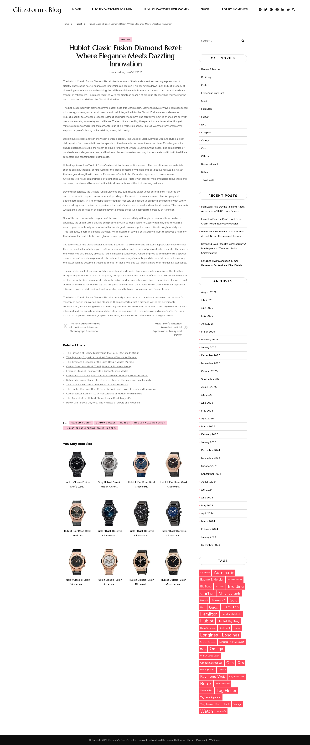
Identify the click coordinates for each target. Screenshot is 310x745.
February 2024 (209, 529)
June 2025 (207, 403)
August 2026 (209, 292)
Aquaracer (205, 572)
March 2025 (208, 426)
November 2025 (210, 363)
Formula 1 (219, 600)
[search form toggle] (293, 9)
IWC (203, 124)
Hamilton (206, 109)
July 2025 (206, 395)
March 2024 (208, 521)
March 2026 (208, 331)
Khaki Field (225, 628)
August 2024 (209, 482)
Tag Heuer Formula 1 (214, 704)
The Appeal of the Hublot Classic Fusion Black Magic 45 (98, 398)
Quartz (222, 669)
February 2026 (209, 339)
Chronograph (229, 593)
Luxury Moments (234, 9)
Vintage (237, 704)
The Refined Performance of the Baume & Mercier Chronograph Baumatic (84, 327)
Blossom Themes (186, 740)
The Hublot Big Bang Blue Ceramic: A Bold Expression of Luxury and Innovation (111, 389)
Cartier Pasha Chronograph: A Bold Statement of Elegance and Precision (107, 375)
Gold (234, 600)
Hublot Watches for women (160, 126)
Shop (205, 9)
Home (76, 9)
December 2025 (210, 355)
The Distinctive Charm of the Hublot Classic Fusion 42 (97, 384)
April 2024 (207, 513)
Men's (203, 649)
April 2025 (207, 418)
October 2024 (209, 466)
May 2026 (207, 316)
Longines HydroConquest (231, 642)
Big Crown (220, 586)
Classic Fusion (81, 423)
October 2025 (209, 371)
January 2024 (208, 537)
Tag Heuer (226, 690)
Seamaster (206, 690)
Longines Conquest (207, 642)
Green (202, 607)
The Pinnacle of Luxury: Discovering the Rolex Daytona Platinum (102, 353)
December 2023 (210, 545)
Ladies (237, 628)
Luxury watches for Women (167, 9)
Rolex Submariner (223, 683)
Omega (205, 140)
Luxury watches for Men (112, 9)
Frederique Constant (212, 93)
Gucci (204, 101)
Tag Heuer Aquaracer (210, 697)
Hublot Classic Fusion (149, 423)
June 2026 (207, 308)
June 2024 (207, 497)
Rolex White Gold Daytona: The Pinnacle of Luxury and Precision (103, 402)
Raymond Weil (209, 164)
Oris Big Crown (207, 669)
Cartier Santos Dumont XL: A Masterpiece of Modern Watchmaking (104, 393)
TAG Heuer (207, 180)
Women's (221, 711)
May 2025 (207, 410)
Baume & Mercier (211, 69)
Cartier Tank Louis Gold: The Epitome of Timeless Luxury (98, 366)
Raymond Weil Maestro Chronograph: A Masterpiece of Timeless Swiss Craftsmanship (223, 248)
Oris (203, 148)
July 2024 (206, 490)
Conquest (204, 600)
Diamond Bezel (106, 423)
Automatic (224, 573)
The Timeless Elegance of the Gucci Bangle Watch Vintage (100, 362)
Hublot (126, 39)
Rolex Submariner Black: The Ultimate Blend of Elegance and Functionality (108, 380)
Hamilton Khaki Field (231, 614)
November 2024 (210, 458)
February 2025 (209, 434)
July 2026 (206, 300)
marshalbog (118, 72)
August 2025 (209, 387)
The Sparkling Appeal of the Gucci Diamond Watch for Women (101, 357)
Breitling (206, 77)
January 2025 (208, 442)
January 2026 (208, 347)
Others (205, 156)
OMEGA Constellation (209, 656)
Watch (206, 711)
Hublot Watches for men (142, 179)
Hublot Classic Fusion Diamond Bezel (90, 428)
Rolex (204, 172)
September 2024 (211, 474)
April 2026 (207, 324)
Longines (206, 132)
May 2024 (207, 505)
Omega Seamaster (211, 663)
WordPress (215, 740)
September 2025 (211, 379)
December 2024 (210, 450)
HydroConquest (208, 628)
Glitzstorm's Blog (37, 10)
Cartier (205, 85)
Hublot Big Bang (228, 621)
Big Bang (206, 586)
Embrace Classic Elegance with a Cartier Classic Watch (97, 371)
